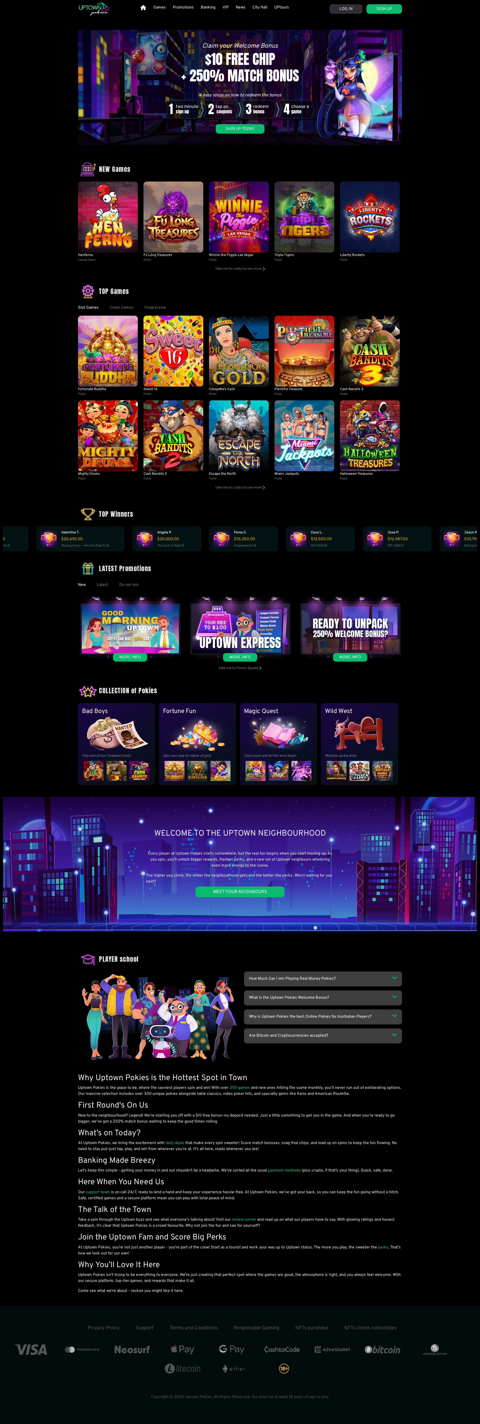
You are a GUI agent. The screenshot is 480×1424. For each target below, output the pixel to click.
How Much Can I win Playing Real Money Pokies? (292, 978)
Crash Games (122, 307)
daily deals (175, 1143)
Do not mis (129, 584)
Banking (208, 7)
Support (145, 1328)
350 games (240, 1087)
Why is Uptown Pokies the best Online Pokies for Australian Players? (310, 1016)
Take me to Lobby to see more (239, 269)
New (82, 584)
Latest (102, 584)
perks (383, 1247)
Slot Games (88, 307)
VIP (225, 7)
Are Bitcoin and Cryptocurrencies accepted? (288, 1035)
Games (159, 7)
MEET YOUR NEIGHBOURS (240, 892)
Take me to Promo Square (238, 668)
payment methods (284, 1170)
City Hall (259, 7)
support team (98, 1192)
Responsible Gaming (256, 1328)
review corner (244, 1219)
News (241, 7)
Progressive (155, 307)
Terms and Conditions (194, 1328)
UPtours (281, 7)
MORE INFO (130, 657)
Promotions (183, 7)
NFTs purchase (311, 1328)
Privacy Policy (104, 1328)
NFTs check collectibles (370, 1328)
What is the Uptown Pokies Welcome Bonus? (289, 997)
